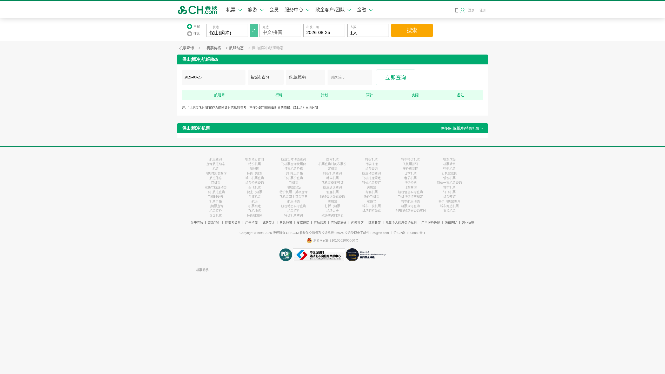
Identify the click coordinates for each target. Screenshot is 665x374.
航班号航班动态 (216, 187)
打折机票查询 (332, 173)
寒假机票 (371, 192)
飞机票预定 (293, 187)
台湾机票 (254, 197)
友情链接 (303, 223)
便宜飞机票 (254, 192)
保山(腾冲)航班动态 (267, 48)
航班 (254, 201)
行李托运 (371, 164)
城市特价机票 (410, 159)
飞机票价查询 (293, 178)
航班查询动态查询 (332, 197)
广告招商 (251, 223)
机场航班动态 (371, 211)
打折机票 (371, 159)
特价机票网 (254, 215)
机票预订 (449, 197)
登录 (471, 10)
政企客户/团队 (330, 9)
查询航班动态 (215, 164)
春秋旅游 (320, 223)
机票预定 (254, 206)
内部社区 (357, 223)
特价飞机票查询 (449, 201)
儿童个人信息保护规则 (401, 223)
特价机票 (254, 164)
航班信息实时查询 (410, 192)
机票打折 (293, 211)
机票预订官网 (254, 159)
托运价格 (410, 183)
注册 (483, 10)
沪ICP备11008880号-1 (409, 233)
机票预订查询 (410, 206)
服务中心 (293, 9)
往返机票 (449, 169)
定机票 (332, 169)
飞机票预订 (410, 164)
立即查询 (395, 78)
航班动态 (236, 48)
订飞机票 (449, 192)
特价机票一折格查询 (294, 192)
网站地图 (286, 223)
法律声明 (451, 223)
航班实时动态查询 (293, 159)
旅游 (252, 9)
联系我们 (214, 223)
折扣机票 (449, 211)
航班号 (371, 201)
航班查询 (215, 159)
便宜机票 (332, 192)
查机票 (332, 201)
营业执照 (468, 223)
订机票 (215, 183)
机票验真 (449, 164)
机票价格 (214, 48)
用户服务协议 (430, 223)
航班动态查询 (371, 173)
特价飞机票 (254, 173)
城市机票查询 (254, 178)
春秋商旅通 (339, 223)
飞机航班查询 (215, 192)
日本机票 (410, 173)
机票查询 (186, 48)
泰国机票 (215, 215)
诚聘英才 (268, 223)
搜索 (412, 30)
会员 (274, 9)
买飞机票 (254, 187)
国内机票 (332, 159)
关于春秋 (197, 223)
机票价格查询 (254, 183)
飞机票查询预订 (332, 183)
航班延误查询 (332, 187)
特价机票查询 (293, 215)
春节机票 (410, 178)
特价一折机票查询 (449, 183)
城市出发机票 (371, 206)
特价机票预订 (371, 183)
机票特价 (215, 211)
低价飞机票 (371, 197)
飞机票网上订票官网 (294, 197)
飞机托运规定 (371, 178)
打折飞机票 (332, 206)
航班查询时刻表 (332, 215)
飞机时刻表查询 (216, 173)
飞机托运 (254, 211)
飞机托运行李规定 (410, 197)
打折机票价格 (293, 169)
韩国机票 (332, 178)
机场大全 (332, 211)
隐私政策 (374, 223)
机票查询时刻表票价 (332, 164)
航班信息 (215, 178)
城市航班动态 (410, 201)
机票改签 (449, 159)
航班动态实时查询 (293, 206)
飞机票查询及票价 (293, 164)
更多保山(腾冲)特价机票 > (462, 128)
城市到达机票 (449, 206)
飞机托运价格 (293, 173)
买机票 (371, 187)
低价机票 (449, 178)
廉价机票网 (410, 169)
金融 (361, 9)
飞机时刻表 (215, 197)
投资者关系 (233, 223)
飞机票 (293, 183)
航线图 (254, 169)
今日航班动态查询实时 (410, 211)
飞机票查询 (215, 206)
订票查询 (410, 187)
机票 (231, 9)
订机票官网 (449, 173)
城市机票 (449, 187)
